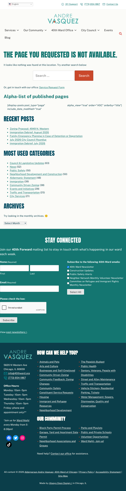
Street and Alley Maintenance (98, 379)
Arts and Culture (48, 366)
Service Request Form (52, 87)
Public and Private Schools (96, 432)
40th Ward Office (62, 30)
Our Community (33, 30)
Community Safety (50, 388)
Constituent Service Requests (56, 392)
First (2, 273)
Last (32, 273)
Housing (44, 397)
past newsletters (15, 332)
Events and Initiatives (22, 188)
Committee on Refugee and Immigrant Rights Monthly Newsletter (94, 283)
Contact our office (61, 453)
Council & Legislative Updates (27, 163)
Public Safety (17, 170)
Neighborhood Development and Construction (36, 174)
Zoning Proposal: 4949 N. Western (29, 128)
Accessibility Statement (108, 472)
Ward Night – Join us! (92, 441)
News (13, 166)
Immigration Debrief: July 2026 (27, 143)
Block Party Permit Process (55, 427)
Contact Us (112, 4)
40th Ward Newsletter (82, 267)
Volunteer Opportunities (94, 436)
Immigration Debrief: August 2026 (29, 132)
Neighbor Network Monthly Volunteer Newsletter (96, 278)
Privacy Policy (86, 472)
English (15, 4)
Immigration (17, 181)
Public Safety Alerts (81, 274)
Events (108, 30)
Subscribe (8, 320)
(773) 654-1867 (92, 4)
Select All (75, 292)
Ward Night (23, 420)
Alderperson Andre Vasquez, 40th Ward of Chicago (51, 472)
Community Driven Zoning (24, 185)
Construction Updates (82, 270)
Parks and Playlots (91, 427)
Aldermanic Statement (23, 177)
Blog (7, 37)
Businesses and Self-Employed (57, 370)
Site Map (63, 476)
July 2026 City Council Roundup (28, 139)
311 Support (71, 4)
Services (10, 30)
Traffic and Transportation (25, 192)
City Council (88, 30)
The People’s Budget (92, 361)
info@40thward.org (19, 373)
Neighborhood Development (55, 410)
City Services (17, 196)
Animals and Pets (49, 361)
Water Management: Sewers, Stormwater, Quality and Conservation (97, 401)
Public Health (88, 366)
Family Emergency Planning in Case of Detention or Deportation (46, 136)
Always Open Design (59, 483)
